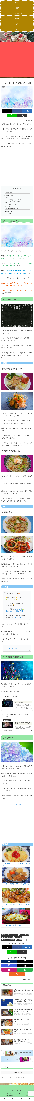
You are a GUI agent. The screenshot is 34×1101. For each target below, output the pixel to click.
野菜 (7, 197)
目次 (14, 188)
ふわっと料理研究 (24, 934)
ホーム (9, 1093)
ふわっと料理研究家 (8, 937)
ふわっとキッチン (13, 934)
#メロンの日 (18, 609)
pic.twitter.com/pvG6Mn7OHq (15, 611)
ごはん (4, 934)
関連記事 (8, 213)
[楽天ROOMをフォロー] (9, 970)
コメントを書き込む (17, 1072)
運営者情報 (25, 1095)
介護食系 (20, 939)
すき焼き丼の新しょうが (14, 201)
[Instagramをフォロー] (9, 965)
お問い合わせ (9, 1095)
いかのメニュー (12, 204)
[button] (22, 115)
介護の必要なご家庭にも (9, 939)
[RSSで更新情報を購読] (17, 974)
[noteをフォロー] (25, 965)
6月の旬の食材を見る (10, 192)
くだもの (8, 206)
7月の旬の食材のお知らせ (11, 208)
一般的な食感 (19, 937)
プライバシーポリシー (25, 1093)
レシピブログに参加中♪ (17, 804)
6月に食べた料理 (9, 195)
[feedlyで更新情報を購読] (25, 970)
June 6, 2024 (17, 617)
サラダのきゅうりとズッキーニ (16, 199)
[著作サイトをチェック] (9, 961)
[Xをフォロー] (25, 961)
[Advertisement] (17, 59)
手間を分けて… (9, 211)
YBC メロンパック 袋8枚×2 (14, 648)
